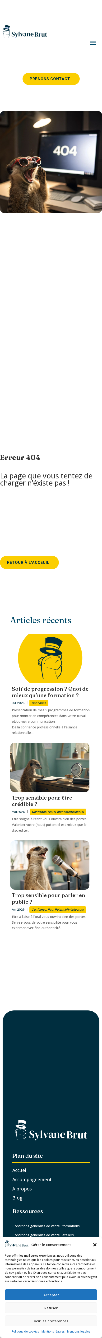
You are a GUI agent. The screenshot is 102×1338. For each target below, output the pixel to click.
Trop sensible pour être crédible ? (42, 801)
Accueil (20, 1170)
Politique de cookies (25, 1331)
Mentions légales (53, 1331)
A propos (22, 1189)
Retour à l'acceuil (28, 562)
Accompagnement (32, 1179)
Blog (17, 1198)
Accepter (51, 1294)
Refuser (51, 1308)
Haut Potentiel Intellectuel (66, 812)
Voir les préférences (51, 1321)
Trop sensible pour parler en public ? (48, 898)
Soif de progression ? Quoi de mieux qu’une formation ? (50, 692)
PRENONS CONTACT (50, 79)
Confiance (39, 703)
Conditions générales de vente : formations (46, 1226)
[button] (95, 1244)
